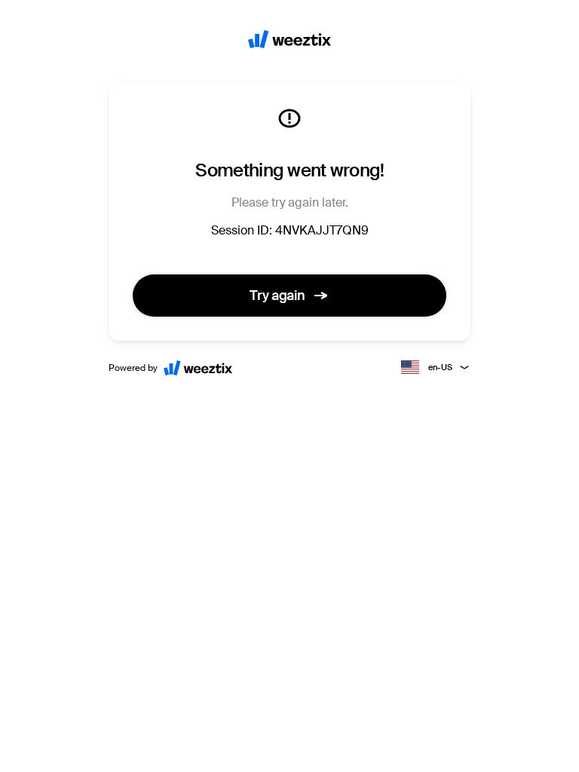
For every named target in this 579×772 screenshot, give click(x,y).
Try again (277, 295)
